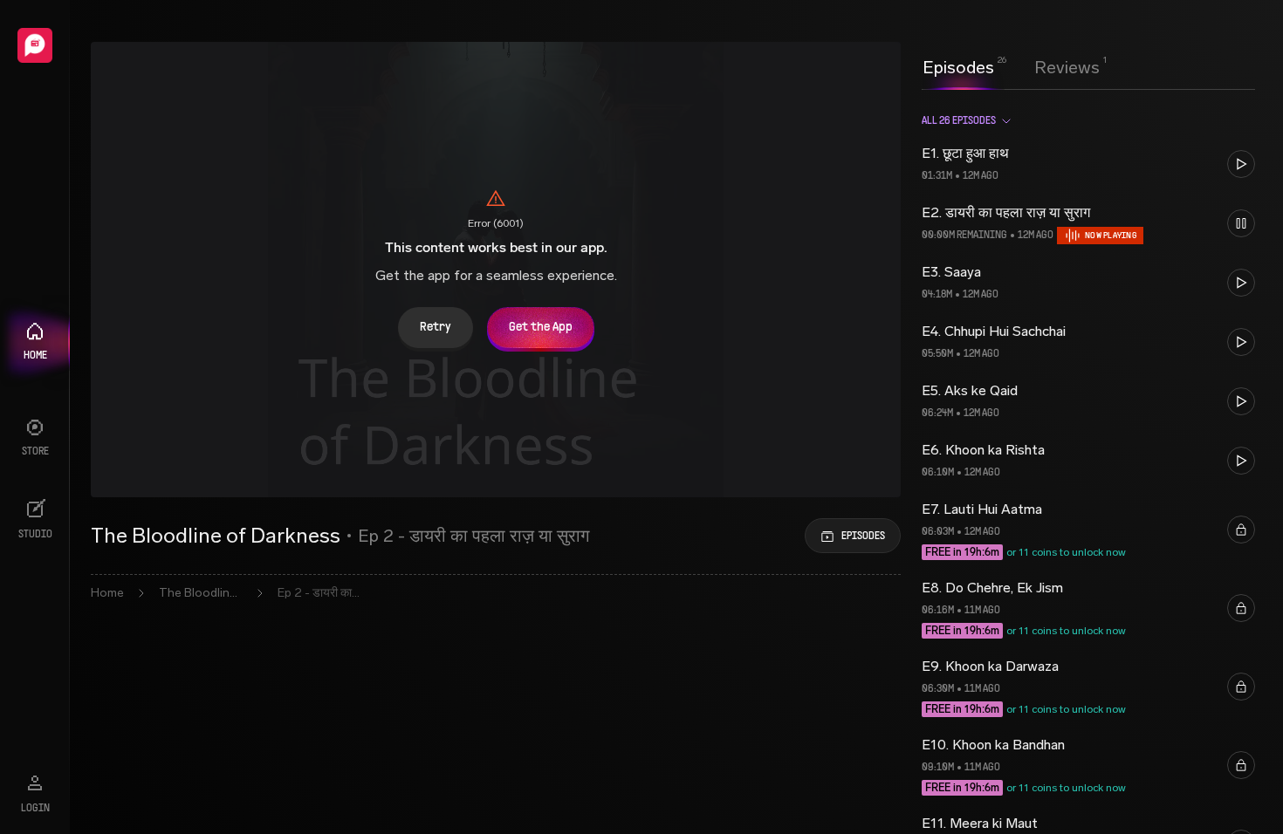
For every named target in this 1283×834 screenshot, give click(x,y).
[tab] (958, 65)
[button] (1088, 164)
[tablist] (1011, 67)
